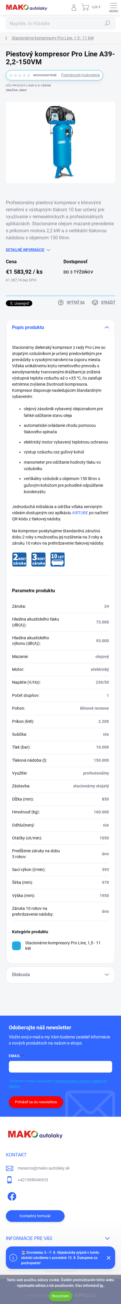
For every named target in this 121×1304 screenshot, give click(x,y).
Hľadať (107, 23)
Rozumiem (60, 1296)
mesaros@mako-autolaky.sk (44, 1168)
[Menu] (113, 7)
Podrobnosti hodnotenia (80, 75)
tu (101, 1286)
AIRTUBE (80, 512)
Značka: (16, 90)
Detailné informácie (25, 250)
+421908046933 (33, 1179)
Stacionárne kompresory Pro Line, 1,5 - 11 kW (63, 946)
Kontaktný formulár (35, 1216)
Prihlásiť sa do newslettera (36, 1102)
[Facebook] (11, 1195)
